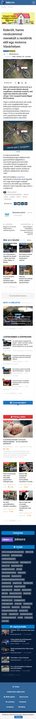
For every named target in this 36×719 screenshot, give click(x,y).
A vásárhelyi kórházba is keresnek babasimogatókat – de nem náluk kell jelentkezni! (15, 441)
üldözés (18, 196)
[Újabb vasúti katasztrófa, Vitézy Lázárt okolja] (5, 651)
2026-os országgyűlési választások (12, 552)
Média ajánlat (10, 697)
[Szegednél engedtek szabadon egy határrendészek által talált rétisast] (7, 358)
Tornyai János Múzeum (9, 610)
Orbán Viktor (7, 600)
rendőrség (12, 196)
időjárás (21, 572)
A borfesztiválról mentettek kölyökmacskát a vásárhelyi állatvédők (20, 382)
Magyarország (19, 586)
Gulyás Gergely (17, 565)
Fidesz (5, 565)
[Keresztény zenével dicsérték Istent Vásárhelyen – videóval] (26, 248)
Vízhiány (28, 617)
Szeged (6, 607)
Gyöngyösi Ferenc (8, 569)
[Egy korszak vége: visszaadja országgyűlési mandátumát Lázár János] (26, 495)
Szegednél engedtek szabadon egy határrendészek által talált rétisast (21, 357)
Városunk (12, 51)
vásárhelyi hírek (7, 199)
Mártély (27, 593)
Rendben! (18, 717)
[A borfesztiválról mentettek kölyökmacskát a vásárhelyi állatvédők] (10, 270)
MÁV (4, 593)
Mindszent (26, 590)
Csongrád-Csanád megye (10, 562)
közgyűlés (17, 583)
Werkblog (21, 707)
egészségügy (25, 562)
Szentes (15, 607)
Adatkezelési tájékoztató (16, 692)
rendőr (18, 603)
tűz (4, 614)
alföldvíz (29, 552)
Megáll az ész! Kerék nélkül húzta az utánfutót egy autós (9, 228)
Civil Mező (8, 421)
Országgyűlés (19, 600)
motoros (6, 196)
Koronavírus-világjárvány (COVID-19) (13, 579)
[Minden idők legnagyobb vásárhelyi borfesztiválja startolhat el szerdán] (26, 467)
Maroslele (26, 194)
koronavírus (16, 576)
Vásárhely (24, 196)
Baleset (5, 555)
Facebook (22, 702)
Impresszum (23, 697)
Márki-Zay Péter (15, 593)
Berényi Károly (16, 555)
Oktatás (23, 266)
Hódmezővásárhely (12, 192)
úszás (5, 621)
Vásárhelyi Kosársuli (9, 617)
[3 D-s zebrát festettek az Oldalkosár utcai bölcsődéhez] (5, 669)
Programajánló (7, 603)
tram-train (23, 610)
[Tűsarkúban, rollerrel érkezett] (5, 660)
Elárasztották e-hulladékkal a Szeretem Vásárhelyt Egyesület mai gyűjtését (26, 230)
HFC (19, 569)
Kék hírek (6, 51)
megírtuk (20, 177)
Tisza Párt (26, 607)
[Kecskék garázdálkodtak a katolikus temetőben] (10, 495)
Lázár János (7, 586)
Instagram (10, 707)
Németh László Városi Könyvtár (11, 597)
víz (20, 617)
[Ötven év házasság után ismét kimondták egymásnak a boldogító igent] (10, 467)
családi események (8, 559)
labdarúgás (28, 583)
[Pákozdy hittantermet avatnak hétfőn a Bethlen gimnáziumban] (26, 270)
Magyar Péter (7, 590)
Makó (17, 590)
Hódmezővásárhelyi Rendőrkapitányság (13, 194)
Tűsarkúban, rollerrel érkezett (19, 657)
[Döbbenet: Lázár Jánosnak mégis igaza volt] (5, 632)
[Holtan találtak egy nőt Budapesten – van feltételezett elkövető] (5, 642)
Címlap (6, 244)
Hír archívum (10, 702)
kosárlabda (6, 583)
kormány (6, 576)
